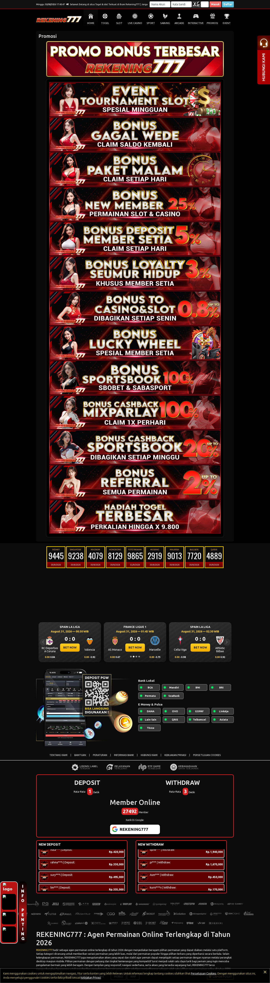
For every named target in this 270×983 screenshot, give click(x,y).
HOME (90, 23)
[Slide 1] (131, 656)
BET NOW (69, 647)
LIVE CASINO (135, 23)
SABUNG (165, 23)
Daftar (228, 4)
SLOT (119, 23)
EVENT (227, 23)
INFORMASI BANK (124, 755)
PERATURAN (100, 755)
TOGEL (105, 23)
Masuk (215, 4)
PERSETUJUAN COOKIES (207, 755)
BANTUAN (80, 755)
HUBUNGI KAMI (149, 755)
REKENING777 (44, 950)
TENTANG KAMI (58, 755)
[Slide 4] (139, 656)
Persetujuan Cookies (203, 973)
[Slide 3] (136, 656)
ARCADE (179, 23)
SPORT (151, 23)
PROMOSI (212, 23)
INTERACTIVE (196, 23)
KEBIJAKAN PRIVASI (175, 755)
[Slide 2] (133, 656)
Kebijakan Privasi (91, 977)
